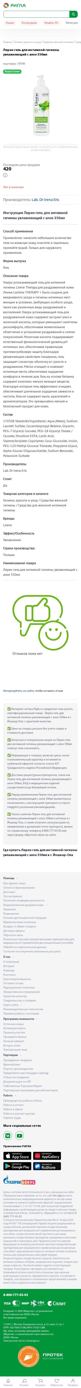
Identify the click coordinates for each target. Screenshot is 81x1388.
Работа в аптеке (13, 1105)
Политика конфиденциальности (23, 900)
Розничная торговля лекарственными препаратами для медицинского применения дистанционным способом (38, 941)
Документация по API (17, 1081)
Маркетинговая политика (19, 922)
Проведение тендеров (17, 1060)
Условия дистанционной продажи (25, 918)
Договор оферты (14, 931)
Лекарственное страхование (21, 992)
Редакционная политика (19, 987)
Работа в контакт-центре (19, 1113)
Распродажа (29, 23)
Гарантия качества (15, 996)
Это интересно (12, 896)
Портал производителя (18, 1069)
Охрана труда (12, 1118)
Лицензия (9, 909)
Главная (7, 42)
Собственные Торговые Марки (22, 1086)
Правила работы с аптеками (21, 1013)
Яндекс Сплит (12, 71)
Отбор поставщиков (16, 1077)
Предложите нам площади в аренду (26, 1073)
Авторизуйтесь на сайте (18, 691)
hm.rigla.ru (59, 1195)
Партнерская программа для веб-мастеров (30, 1090)
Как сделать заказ (14, 883)
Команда (9, 970)
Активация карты (14, 1028)
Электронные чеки (15, 1049)
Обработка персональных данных (24, 947)
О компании (11, 962)
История (8, 966)
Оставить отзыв (13, 983)
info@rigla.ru (32, 1341)
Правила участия (14, 1032)
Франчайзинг (11, 1064)
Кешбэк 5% (51, 23)
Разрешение (11, 913)
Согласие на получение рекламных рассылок (32, 951)
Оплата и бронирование (19, 887)
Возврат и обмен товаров (19, 926)
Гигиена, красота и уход (27, 42)
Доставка (9, 892)
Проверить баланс (15, 1037)
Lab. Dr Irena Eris (45, 200)
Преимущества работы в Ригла (22, 1100)
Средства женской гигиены (57, 42)
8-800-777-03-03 (15, 1295)
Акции (10, 23)
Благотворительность (17, 979)
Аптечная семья (13, 1024)
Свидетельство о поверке (19, 1000)
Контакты (9, 975)
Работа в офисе (13, 1109)
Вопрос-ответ (12, 1045)
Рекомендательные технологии (23, 1009)
